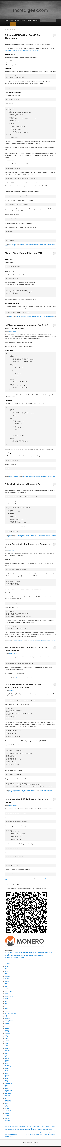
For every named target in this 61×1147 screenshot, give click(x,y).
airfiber (22, 316)
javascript (22, 1129)
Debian (6, 998)
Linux (11, 20)
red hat (11, 791)
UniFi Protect (8, 1093)
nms (46, 244)
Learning (7, 1028)
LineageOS (7, 1033)
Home (6, 20)
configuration (22, 535)
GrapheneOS (8, 1015)
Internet (18, 878)
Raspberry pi (40, 640)
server (6, 536)
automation (15, 1126)
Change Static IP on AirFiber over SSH (23, 253)
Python (6, 1063)
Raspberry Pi (20, 640)
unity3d (37, 1134)
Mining (6, 1043)
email (6, 1129)
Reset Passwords (9, 1072)
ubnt (54, 316)
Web (6, 1105)
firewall (14, 1129)
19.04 (17, 535)
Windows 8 (7, 1112)
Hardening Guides (9, 1020)
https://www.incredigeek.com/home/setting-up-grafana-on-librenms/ (22, 50)
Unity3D (6, 1097)
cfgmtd (29, 316)
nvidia (22, 1132)
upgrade (42, 1134)
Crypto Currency (9, 996)
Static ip (6, 245)
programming (37, 1132)
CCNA (6, 983)
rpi (44, 640)
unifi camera (48, 476)
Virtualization (8, 1100)
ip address (49, 790)
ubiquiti (51, 316)
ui (28, 1134)
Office (6, 1053)
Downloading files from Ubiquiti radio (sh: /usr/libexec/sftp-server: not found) (24, 955)
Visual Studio (8, 1102)
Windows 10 (8, 1110)
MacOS (6, 1036)
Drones (6, 1005)
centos (41, 790)
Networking (14, 640)
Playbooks (7, 1057)
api (21, 244)
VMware (6, 1103)
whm (45, 1134)
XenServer (7, 1120)
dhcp (27, 476)
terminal (34, 677)
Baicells (6, 978)
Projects (7, 24)
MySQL (6, 1045)
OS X (10, 677)
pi (36, 640)
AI (5, 965)
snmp (6, 1134)
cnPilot (6, 988)
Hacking (7, 1016)
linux (28, 535)
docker (23, 244)
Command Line (16, 790)
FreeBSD (7, 1010)
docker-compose (30, 244)
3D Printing (7, 963)
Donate (13, 24)
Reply (53, 476)
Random (7, 1065)
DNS (6, 1001)
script (48, 1132)
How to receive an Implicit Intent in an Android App (17, 959)
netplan (31, 535)
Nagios (6, 1047)
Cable (6, 980)
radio (38, 316)
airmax (26, 316)
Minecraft (7, 1041)
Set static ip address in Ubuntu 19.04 (22, 484)
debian (37, 878)
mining (50, 1129)
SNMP (6, 1078)
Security (23, 20)
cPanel (6, 993)
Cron (6, 995)
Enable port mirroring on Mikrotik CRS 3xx (15, 954)
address (18, 316)
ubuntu (13, 536)
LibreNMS (35, 20)
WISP (6, 1117)
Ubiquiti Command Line (10, 1087)
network (35, 535)
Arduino (7, 975)
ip (34, 244)
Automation (7, 976)
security (53, 1132)
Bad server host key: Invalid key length (14, 957)
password (29, 1132)
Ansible (17, 20)
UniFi (6, 1092)
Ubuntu (10, 535)
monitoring (8, 1132)
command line (21, 677)
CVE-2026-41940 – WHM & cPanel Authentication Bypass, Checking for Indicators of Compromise (28, 952)
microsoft (39, 1129)
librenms (37, 244)
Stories (6, 1080)
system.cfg (46, 316)
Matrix (6, 1038)
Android (7, 970)
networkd (31, 476)
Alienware (7, 966)
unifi (44, 476)
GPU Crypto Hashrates (10, 1013)
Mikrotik (7, 1040)
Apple (6, 973)
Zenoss (6, 1122)
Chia (6, 986)
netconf (34, 316)
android (10, 1126)
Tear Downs (7, 1082)
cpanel (43, 1126)
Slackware (7, 1077)
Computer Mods (8, 991)
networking (42, 244)
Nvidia (6, 1051)
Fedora (21, 790)
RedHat (34, 790)
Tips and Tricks (8, 1083)
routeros (44, 1132)
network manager (42, 535)
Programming (8, 1060)
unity (34, 1134)
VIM (6, 1098)
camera (24, 476)
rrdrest (53, 244)
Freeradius (7, 1011)
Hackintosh (7, 1018)
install (17, 1129)
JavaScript (7, 1026)
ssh (9, 1134)
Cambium (7, 981)
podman (49, 244)
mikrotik (45, 1129)
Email (6, 1006)
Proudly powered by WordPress (30, 1142)
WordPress (7, 1118)
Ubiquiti (29, 20)
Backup (21, 1126)
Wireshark (7, 1115)
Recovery (7, 1068)
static (34, 476)
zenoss (11, 1136)
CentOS (10, 790)
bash (24, 1126)
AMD (6, 968)
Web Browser (8, 1107)
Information (7, 1021)
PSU (6, 1062)
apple (16, 677)
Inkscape (7, 1023)
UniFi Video (15, 476)
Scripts (6, 1073)
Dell (6, 1000)
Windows (7, 1108)
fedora (45, 790)
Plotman (7, 1058)
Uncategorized (8, 1090)
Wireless (7, 1113)
